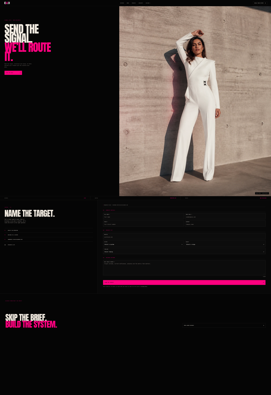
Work (128, 3)
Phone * (106, 221)
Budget (187, 241)
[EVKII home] (7, 3)
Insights (141, 3)
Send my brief (109, 282)
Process (134, 3)
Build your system (258, 3)
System (105, 241)
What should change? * (109, 261)
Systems (122, 3)
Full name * (107, 214)
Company (187, 221)
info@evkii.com (11, 244)
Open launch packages (189, 325)
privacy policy (144, 286)
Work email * (189, 214)
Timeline (106, 249)
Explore (147, 3)
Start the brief (9, 72)
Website (106, 234)
